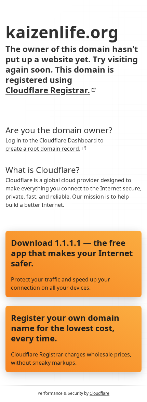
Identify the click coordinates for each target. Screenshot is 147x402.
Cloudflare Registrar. (47, 90)
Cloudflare (99, 393)
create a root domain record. (42, 148)
